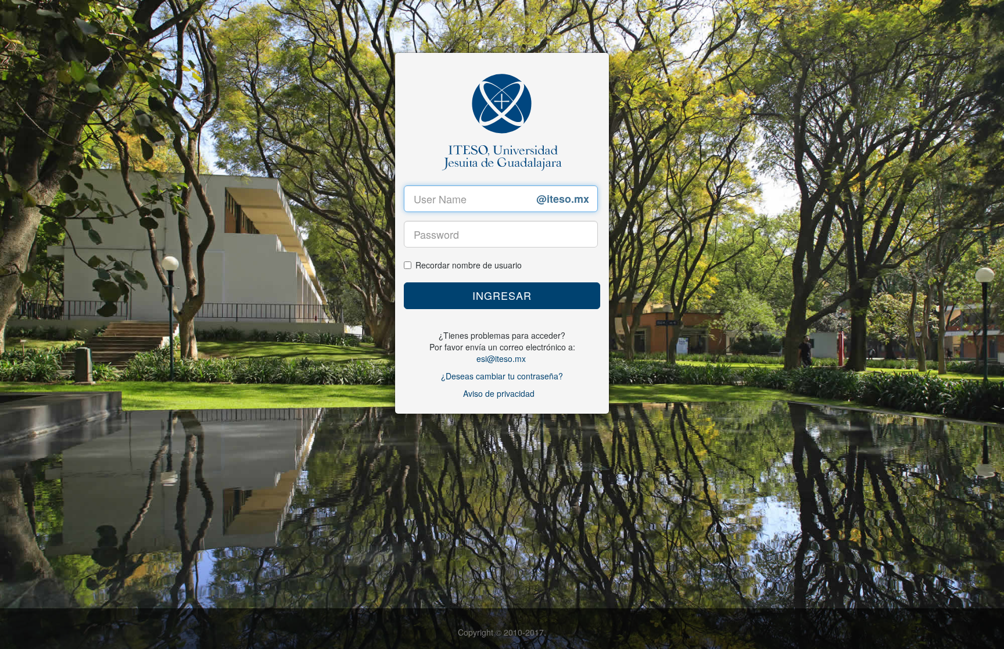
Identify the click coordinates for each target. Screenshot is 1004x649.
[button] (502, 295)
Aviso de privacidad (499, 393)
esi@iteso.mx (501, 358)
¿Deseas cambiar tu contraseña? (502, 376)
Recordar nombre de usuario (468, 265)
